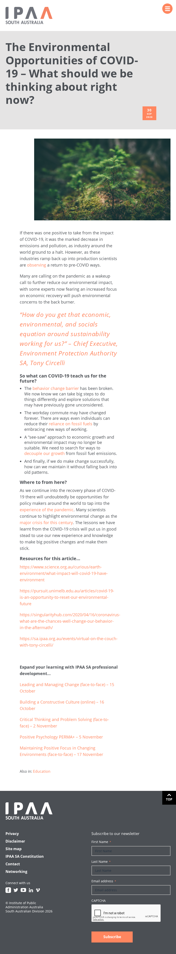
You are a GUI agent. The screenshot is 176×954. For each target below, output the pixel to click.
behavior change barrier (56, 388)
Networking (16, 871)
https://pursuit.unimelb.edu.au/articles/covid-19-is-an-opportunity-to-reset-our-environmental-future (67, 597)
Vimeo (38, 890)
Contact (13, 863)
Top (169, 799)
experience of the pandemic (47, 509)
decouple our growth (44, 453)
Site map (14, 848)
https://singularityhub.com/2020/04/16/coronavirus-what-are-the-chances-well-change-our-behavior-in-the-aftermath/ (70, 621)
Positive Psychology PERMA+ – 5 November (61, 737)
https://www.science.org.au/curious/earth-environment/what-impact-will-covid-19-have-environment (64, 573)
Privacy (12, 833)
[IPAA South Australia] (29, 15)
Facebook (8, 890)
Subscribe (112, 936)
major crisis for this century (46, 522)
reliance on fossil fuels (70, 423)
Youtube (23, 890)
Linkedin (31, 890)
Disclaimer (15, 841)
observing (36, 265)
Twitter (16, 890)
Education (41, 771)
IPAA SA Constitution (25, 856)
